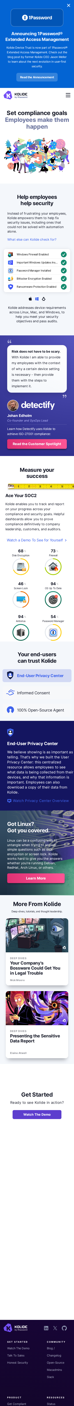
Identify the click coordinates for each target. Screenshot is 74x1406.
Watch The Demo (37, 1114)
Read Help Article (28, 796)
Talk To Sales (15, 1355)
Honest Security (17, 1362)
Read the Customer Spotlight (37, 444)
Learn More (36, 878)
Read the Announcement (37, 77)
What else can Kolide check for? (31, 239)
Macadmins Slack (54, 1373)
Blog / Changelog (54, 1351)
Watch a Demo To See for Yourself (35, 540)
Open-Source (55, 1362)
